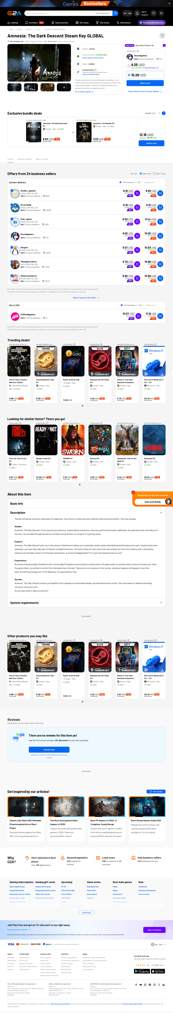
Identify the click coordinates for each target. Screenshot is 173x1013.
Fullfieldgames (28, 314)
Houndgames (140, 55)
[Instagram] (154, 985)
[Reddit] (150, 985)
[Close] (169, 3)
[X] (159, 985)
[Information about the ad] (138, 51)
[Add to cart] (160, 193)
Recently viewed (25, 159)
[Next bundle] (164, 113)
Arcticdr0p (26, 204)
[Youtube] (141, 985)
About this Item (42, 159)
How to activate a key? (90, 74)
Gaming (19, 29)
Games (29, 29)
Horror (38, 29)
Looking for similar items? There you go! (36, 419)
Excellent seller (29, 193)
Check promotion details (17, 929)
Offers (10, 159)
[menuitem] (12, 22)
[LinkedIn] (164, 985)
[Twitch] (145, 985)
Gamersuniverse (29, 275)
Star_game (26, 219)
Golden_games (28, 190)
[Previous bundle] (159, 113)
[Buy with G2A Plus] (137, 193)
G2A (11, 29)
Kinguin (24, 247)
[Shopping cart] (161, 13)
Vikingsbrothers (29, 261)
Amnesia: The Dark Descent (55, 29)
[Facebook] (136, 985)
